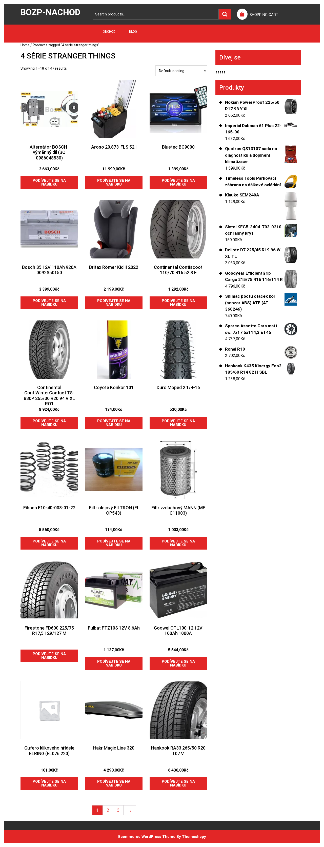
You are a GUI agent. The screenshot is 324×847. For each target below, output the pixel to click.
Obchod (109, 31)
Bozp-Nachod (50, 12)
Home (25, 45)
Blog (133, 31)
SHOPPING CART (264, 14)
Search (225, 14)
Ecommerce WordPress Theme (146, 836)
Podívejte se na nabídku (49, 182)
